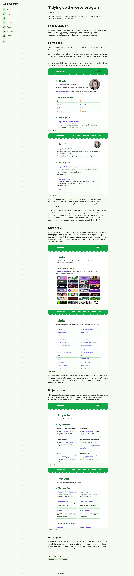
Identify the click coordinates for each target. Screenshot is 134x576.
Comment (53, 559)
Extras (9, 36)
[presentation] (11, 3)
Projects (10, 23)
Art (8, 18)
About (9, 27)
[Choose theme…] (4, 41)
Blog (8, 14)
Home (9, 9)
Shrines (10, 31)
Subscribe (63, 559)
